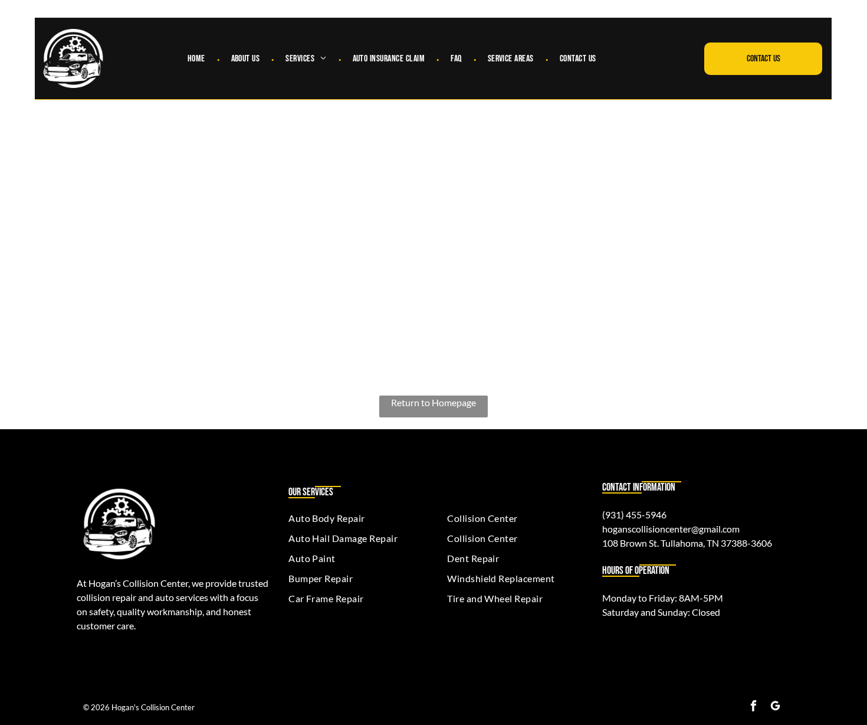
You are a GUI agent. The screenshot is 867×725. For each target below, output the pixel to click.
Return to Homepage (433, 402)
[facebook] (753, 707)
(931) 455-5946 (634, 514)
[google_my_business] (775, 707)
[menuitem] (197, 58)
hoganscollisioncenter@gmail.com (671, 528)
